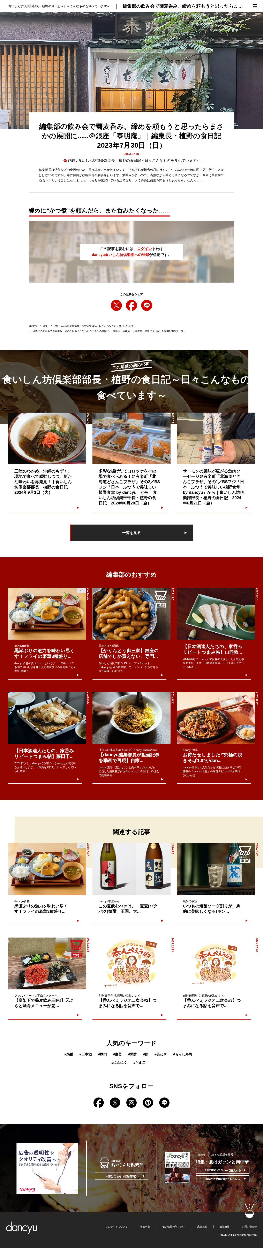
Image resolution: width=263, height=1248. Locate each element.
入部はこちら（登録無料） (122, 1176)
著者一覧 (145, 1226)
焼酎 (69, 1054)
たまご (139, 1062)
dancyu (33, 325)
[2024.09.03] (47, 438)
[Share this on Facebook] (131, 305)
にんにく (119, 1062)
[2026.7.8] (131, 869)
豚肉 (102, 1054)
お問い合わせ (249, 1226)
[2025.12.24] (47, 963)
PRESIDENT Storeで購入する (223, 1170)
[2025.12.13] (131, 963)
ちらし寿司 (182, 1054)
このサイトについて (116, 1226)
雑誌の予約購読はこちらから (222, 1179)
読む (45, 325)
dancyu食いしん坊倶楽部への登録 (120, 255)
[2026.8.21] (47, 718)
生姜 (117, 1054)
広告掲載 (202, 1226)
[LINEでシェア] (146, 305)
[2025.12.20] (216, 963)
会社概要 (225, 1226)
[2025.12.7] (131, 614)
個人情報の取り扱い (174, 1226)
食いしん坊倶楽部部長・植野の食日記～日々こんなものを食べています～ (139, 161)
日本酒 (86, 1054)
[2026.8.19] (216, 718)
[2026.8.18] (216, 614)
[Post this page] (116, 305)
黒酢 (132, 1054)
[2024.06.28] (131, 438)
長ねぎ (161, 1054)
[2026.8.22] (216, 869)
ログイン (144, 249)
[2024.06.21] (216, 438)
